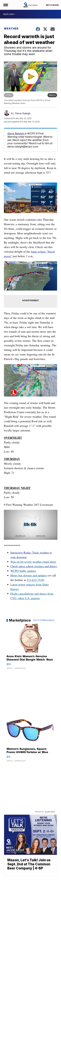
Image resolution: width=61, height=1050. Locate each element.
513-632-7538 (35, 580)
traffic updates (27, 571)
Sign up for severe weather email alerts (33, 562)
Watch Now (51, 5)
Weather (11, 28)
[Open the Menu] (5, 5)
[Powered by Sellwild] (49, 812)
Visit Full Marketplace (43, 620)
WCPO (14, 571)
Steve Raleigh (22, 113)
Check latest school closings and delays (33, 566)
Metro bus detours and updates (28, 575)
